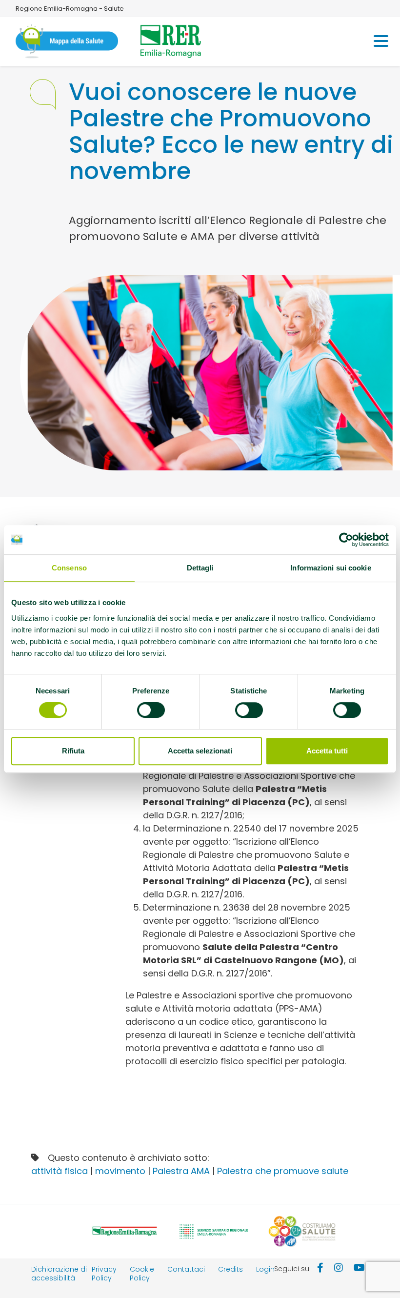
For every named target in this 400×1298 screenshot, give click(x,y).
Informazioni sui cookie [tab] (330, 568)
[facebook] (320, 1269)
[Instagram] (338, 1269)
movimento (120, 1171)
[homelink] (67, 41)
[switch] (151, 710)
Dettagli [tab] (200, 568)
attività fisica (59, 1171)
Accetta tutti (327, 751)
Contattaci (186, 1269)
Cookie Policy (142, 1273)
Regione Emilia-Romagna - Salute (70, 8)
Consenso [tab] (69, 568)
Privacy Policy (104, 1273)
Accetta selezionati (200, 751)
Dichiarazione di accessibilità (59, 1273)
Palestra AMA (181, 1171)
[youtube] (359, 1269)
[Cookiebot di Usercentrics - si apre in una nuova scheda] (346, 539)
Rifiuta (73, 751)
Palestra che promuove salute (282, 1171)
